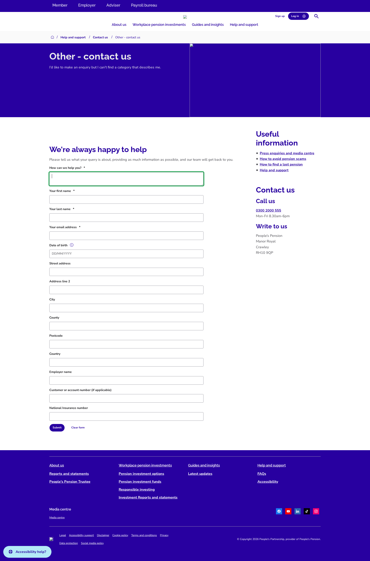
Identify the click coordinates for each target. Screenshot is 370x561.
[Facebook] (279, 512)
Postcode (56, 336)
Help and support (244, 25)
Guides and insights (208, 25)
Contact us (100, 37)
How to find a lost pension (281, 164)
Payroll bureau (144, 5)
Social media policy (92, 543)
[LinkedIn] (297, 512)
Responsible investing (137, 489)
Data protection (68, 543)
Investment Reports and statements (148, 497)
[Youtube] (288, 512)
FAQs (261, 473)
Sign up (280, 16)
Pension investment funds (140, 481)
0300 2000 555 (268, 210)
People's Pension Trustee (69, 481)
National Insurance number (68, 408)
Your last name (60, 209)
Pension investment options (141, 473)
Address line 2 (59, 281)
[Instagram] (316, 512)
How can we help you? (65, 168)
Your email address (63, 227)
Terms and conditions (144, 535)
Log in (295, 16)
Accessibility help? (31, 551)
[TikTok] (306, 512)
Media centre (57, 517)
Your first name (60, 191)
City (52, 299)
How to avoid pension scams (283, 158)
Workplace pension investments (159, 25)
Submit (57, 427)
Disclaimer (103, 535)
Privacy (164, 535)
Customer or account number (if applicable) (80, 390)
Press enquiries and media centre (287, 153)
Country (54, 354)
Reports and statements (69, 473)
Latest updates (200, 473)
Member (59, 5)
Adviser (113, 5)
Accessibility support (81, 535)
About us (119, 25)
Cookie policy (120, 535)
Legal (62, 535)
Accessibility (267, 481)
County (54, 317)
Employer (87, 5)
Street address (60, 263)
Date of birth (58, 245)
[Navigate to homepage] (185, 17)
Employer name (60, 372)
